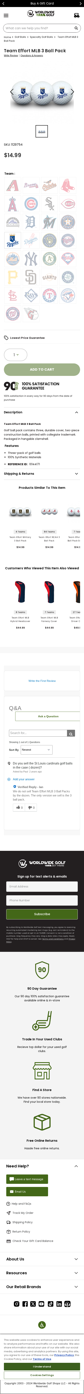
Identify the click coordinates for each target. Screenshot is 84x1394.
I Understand (42, 1366)
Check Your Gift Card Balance (33, 1241)
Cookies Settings (42, 1375)
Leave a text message (29, 1179)
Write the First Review (42, 680)
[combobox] (42, 28)
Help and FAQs (21, 1204)
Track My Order (23, 1213)
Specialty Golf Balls (41, 37)
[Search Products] (77, 28)
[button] (12, 185)
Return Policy (21, 1232)
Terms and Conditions (53, 939)
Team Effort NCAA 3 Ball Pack (49, 539)
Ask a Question (48, 716)
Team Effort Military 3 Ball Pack (20, 539)
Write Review (11, 55)
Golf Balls (20, 37)
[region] (42, 1364)
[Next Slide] (80, 3)
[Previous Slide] (3, 3)
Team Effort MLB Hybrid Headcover (20, 619)
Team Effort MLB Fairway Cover (49, 619)
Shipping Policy (23, 1222)
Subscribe (42, 914)
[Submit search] (71, 733)
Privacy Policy (64, 1355)
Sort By (14, 749)
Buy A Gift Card (42, 3)
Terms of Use (42, 1359)
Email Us (20, 1191)
